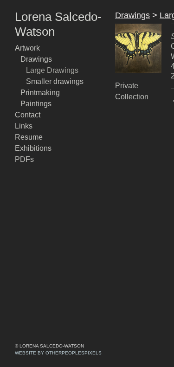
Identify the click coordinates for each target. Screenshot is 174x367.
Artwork (28, 48)
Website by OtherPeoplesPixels (58, 352)
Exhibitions (33, 148)
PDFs (23, 159)
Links (23, 126)
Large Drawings (53, 70)
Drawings (36, 59)
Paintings (36, 104)
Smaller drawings (55, 81)
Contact (29, 115)
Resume (28, 137)
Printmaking (40, 92)
